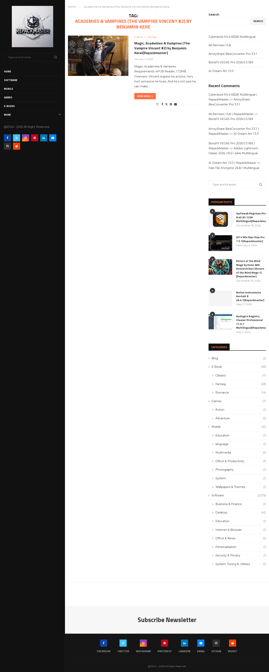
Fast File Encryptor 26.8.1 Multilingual (234, 168)
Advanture (240, 418)
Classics (240, 375)
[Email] (52, 137)
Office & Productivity (240, 461)
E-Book (238, 367)
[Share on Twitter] (166, 104)
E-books (9, 106)
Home (7, 71)
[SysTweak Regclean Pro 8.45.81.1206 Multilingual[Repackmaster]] (220, 219)
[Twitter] (16, 137)
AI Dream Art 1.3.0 (221, 71)
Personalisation (240, 547)
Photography (240, 469)
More (7, 115)
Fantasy (240, 384)
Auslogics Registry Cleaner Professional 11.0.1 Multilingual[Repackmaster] (251, 322)
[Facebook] (7, 137)
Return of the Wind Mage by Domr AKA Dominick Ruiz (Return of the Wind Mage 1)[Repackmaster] (250, 268)
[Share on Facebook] (162, 104)
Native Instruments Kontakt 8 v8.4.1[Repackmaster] (250, 296)
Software (10, 80)
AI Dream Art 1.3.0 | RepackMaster (232, 163)
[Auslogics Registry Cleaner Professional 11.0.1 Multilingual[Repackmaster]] (220, 322)
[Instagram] (25, 137)
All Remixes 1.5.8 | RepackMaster (231, 114)
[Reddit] (16, 146)
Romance (240, 392)
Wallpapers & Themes (240, 487)
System (240, 478)
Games (8, 97)
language (240, 444)
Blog (238, 358)
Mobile (8, 89)
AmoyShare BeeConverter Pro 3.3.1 (233, 54)
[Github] (7, 146)
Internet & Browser (240, 530)
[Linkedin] (43, 137)
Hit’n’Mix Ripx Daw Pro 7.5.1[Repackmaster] (250, 239)
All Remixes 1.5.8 (220, 45)
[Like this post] (157, 104)
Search (214, 14)
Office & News (240, 538)
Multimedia (240, 452)
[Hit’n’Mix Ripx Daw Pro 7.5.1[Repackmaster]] (220, 243)
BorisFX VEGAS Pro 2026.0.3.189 (231, 62)
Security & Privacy (240, 555)
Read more (143, 96)
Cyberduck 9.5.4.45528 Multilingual (232, 37)
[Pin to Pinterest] (171, 104)
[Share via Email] (175, 104)
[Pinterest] (34, 137)
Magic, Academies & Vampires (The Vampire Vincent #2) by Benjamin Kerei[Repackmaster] (162, 48)
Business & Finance (240, 504)
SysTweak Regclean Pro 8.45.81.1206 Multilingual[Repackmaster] (251, 217)
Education (240, 435)
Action (240, 409)
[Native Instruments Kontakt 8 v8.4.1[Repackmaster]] (220, 298)
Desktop (240, 512)
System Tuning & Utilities (240, 564)
